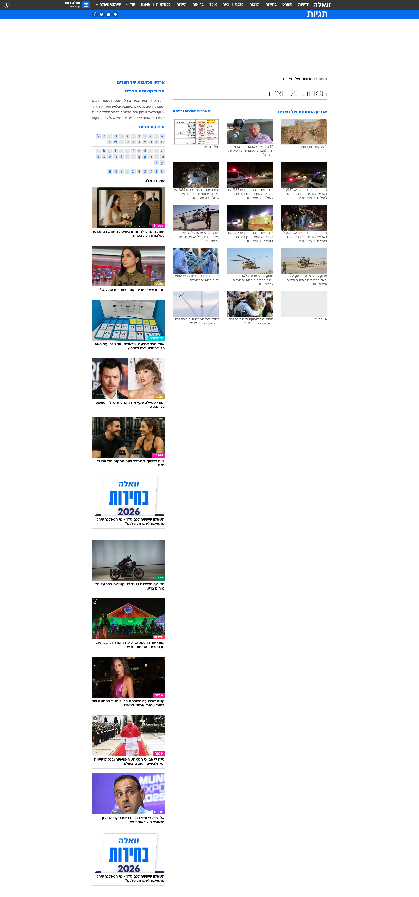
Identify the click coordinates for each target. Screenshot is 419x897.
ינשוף (161, 112)
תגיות (322, 79)
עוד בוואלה (155, 181)
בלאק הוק (113, 106)
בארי (123, 106)
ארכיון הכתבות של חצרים (141, 83)
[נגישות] (7, 5)
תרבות (255, 5)
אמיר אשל (116, 118)
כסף (226, 5)
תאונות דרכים (102, 100)
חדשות (303, 5)
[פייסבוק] (95, 14)
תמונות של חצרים (298, 79)
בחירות (271, 5)
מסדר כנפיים (101, 112)
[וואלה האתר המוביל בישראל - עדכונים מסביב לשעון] (322, 4)
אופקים (130, 118)
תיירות (182, 5)
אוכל (213, 5)
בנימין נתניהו (136, 106)
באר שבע (140, 100)
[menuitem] (300, 5)
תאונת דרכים (155, 106)
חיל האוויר (157, 100)
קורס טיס (158, 118)
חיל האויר (99, 106)
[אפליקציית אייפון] (108, 14)
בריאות (198, 5)
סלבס (239, 5)
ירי (155, 112)
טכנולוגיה (163, 5)
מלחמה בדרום (121, 112)
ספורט (287, 5)
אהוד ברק (143, 118)
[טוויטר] (102, 14)
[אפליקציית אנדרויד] (115, 14)
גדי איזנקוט (100, 118)
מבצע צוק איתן (142, 112)
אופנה (145, 5)
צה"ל (127, 100)
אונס (118, 100)
